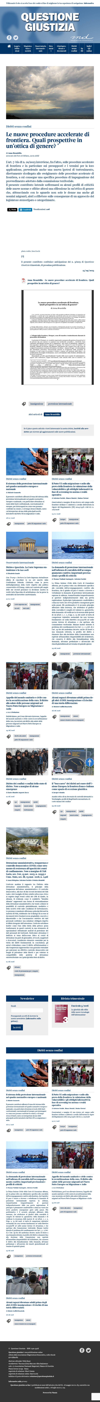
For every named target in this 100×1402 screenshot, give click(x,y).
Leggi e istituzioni (17, 48)
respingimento (41, 806)
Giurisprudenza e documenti (61, 48)
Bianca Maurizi (71, 498)
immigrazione (36, 403)
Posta (13, 209)
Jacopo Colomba (59, 792)
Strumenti (51, 48)
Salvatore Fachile (59, 498)
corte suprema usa (21, 604)
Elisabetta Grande (14, 573)
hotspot (62, 519)
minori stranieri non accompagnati (72, 720)
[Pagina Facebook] (9, 37)
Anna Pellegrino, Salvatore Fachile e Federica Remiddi (26, 880)
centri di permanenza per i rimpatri (26, 971)
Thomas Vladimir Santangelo (64, 579)
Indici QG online (89, 48)
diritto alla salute (20, 736)
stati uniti (26, 608)
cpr (16, 802)
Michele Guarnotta (14, 492)
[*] (22, 256)
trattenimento (28, 810)
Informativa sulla (18, 1381)
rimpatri (17, 810)
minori (75, 716)
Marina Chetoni (83, 498)
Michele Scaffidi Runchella (63, 707)
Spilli (82, 49)
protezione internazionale (60, 403)
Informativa (89, 3)
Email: (13, 1006)
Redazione (15, 712)
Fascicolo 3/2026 (80, 1005)
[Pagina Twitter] (16, 37)
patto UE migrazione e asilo (37, 523)
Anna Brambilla (15, 153)
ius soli (17, 608)
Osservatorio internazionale (40, 48)
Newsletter (27, 998)
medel (36, 802)
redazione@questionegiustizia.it (42, 1376)
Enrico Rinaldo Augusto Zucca (18, 792)
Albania (17, 967)
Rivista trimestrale (73, 998)
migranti (17, 806)
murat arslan (28, 806)
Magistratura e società (28, 48)
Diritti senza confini (74, 48)
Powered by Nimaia (50, 1393)
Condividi (27, 209)
